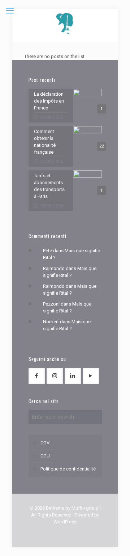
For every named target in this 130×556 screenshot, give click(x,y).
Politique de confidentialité (68, 469)
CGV (44, 442)
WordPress (65, 521)
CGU (45, 456)
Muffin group (85, 508)
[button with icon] (37, 376)
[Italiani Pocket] (65, 23)
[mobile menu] (10, 11)
